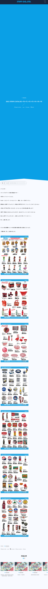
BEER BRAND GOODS (35, 574)
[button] (44, 1)
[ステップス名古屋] (24, 1)
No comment (13, 549)
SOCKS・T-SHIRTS (21, 574)
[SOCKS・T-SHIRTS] (21, 566)
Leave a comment (19, 549)
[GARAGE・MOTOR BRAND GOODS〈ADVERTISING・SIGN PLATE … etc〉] (7, 566)
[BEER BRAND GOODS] (35, 566)
